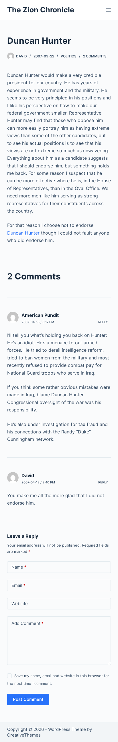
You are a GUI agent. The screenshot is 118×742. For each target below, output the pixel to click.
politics (68, 56)
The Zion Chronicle (40, 9)
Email (18, 585)
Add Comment (27, 623)
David (27, 475)
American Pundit (40, 315)
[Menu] (108, 10)
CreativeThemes (24, 735)
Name (18, 567)
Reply (103, 322)
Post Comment (28, 699)
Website (19, 603)
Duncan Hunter (23, 233)
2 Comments (95, 56)
